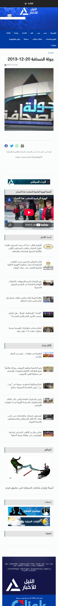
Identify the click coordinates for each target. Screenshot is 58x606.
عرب (38, 33)
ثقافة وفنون (13, 564)
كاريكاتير (47, 450)
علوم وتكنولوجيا (14, 39)
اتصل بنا (25, 570)
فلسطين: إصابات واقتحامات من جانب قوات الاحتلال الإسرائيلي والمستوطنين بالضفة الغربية (25, 419)
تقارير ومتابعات (51, 39)
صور (15, 565)
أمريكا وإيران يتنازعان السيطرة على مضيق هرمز (29, 488)
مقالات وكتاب (37, 39)
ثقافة (8, 33)
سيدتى (33, 565)
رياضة (16, 33)
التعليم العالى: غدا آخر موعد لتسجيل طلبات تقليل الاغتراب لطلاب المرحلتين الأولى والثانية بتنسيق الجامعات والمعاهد (23, 248)
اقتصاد (24, 33)
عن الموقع (47, 569)
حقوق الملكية (24, 569)
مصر (45, 33)
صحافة (26, 39)
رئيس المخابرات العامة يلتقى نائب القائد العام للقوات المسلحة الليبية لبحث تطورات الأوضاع (23, 402)
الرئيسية (53, 33)
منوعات (53, 45)
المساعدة (32, 570)
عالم (31, 33)
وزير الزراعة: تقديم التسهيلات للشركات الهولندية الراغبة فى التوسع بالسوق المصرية (25, 284)
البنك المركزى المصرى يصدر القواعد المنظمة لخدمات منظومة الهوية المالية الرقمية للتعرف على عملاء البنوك (25, 265)
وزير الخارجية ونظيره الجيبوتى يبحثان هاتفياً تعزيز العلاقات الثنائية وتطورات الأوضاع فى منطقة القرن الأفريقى (23, 371)
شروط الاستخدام (13, 569)
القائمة (30, 3)
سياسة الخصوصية (37, 569)
